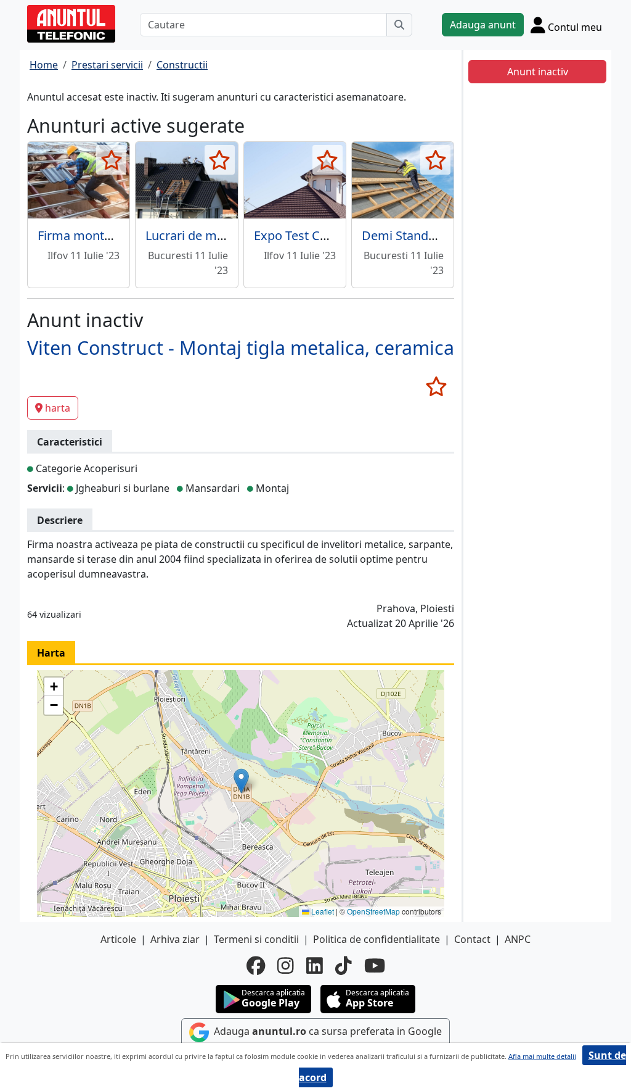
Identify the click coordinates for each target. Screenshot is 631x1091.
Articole (118, 939)
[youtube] (374, 966)
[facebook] (255, 966)
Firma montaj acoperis (102, 235)
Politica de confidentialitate (376, 939)
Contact (472, 939)
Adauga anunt (483, 24)
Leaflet (321, 911)
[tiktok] (343, 966)
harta (57, 408)
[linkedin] (314, 966)
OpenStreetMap (373, 911)
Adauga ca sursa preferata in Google (326, 1031)
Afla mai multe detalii (542, 1056)
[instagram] (285, 966)
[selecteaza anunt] (111, 160)
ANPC (518, 939)
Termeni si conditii (256, 939)
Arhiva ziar (175, 939)
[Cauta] (399, 24)
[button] (241, 781)
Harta (51, 653)
